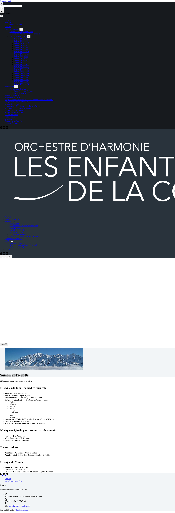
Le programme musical (13, 239)
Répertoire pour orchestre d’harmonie (24, 245)
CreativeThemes (21, 510)
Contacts (8, 479)
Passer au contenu (6, 1)
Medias (7, 241)
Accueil (8, 217)
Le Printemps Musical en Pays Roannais (25, 236)
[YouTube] (7, 254)
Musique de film (16, 243)
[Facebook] (1, 254)
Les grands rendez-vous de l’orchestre (24, 226)
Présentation (9, 221)
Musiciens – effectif (17, 230)
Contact (8, 249)
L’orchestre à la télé (17, 247)
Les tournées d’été (16, 232)
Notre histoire (15, 228)
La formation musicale (18, 234)
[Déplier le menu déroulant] (12, 241)
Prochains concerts (12, 219)
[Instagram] (4, 254)
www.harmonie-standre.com (19, 506)
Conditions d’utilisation (13, 481)
